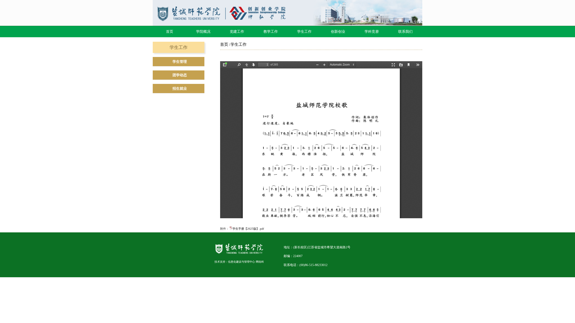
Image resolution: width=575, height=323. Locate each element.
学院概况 (203, 31)
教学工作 (270, 31)
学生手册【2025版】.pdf (248, 228)
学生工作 (304, 31)
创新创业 (338, 31)
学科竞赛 (372, 31)
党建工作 (237, 31)
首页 (169, 31)
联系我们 (405, 31)
